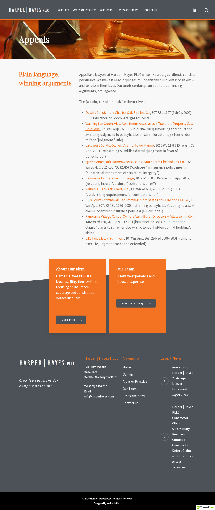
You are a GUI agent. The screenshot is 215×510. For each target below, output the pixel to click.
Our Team (130, 388)
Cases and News (134, 396)
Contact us (130, 403)
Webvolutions (114, 503)
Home (127, 367)
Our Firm (129, 374)
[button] (71, 320)
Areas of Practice (135, 381)
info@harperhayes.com (99, 396)
